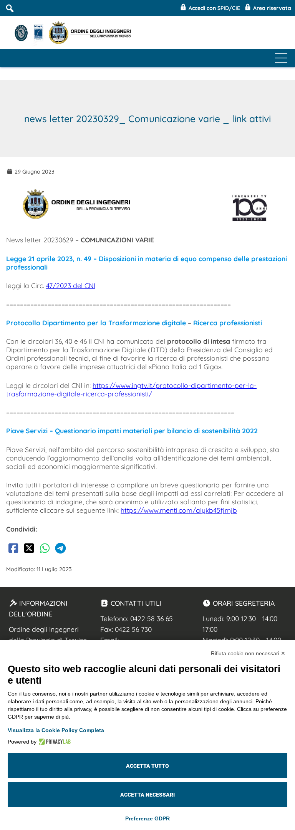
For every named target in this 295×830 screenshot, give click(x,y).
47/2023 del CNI (70, 285)
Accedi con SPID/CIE (213, 8)
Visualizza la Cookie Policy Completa (56, 730)
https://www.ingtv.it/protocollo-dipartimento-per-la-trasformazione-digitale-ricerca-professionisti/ (131, 389)
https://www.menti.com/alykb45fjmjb (179, 510)
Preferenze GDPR (147, 818)
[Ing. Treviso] (30, 32)
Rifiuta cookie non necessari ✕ (248, 653)
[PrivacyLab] (53, 742)
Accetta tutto (147, 766)
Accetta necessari (147, 795)
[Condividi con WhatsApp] (44, 549)
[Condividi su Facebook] (13, 549)
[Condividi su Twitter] (29, 549)
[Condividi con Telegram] (60, 549)
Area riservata (271, 8)
